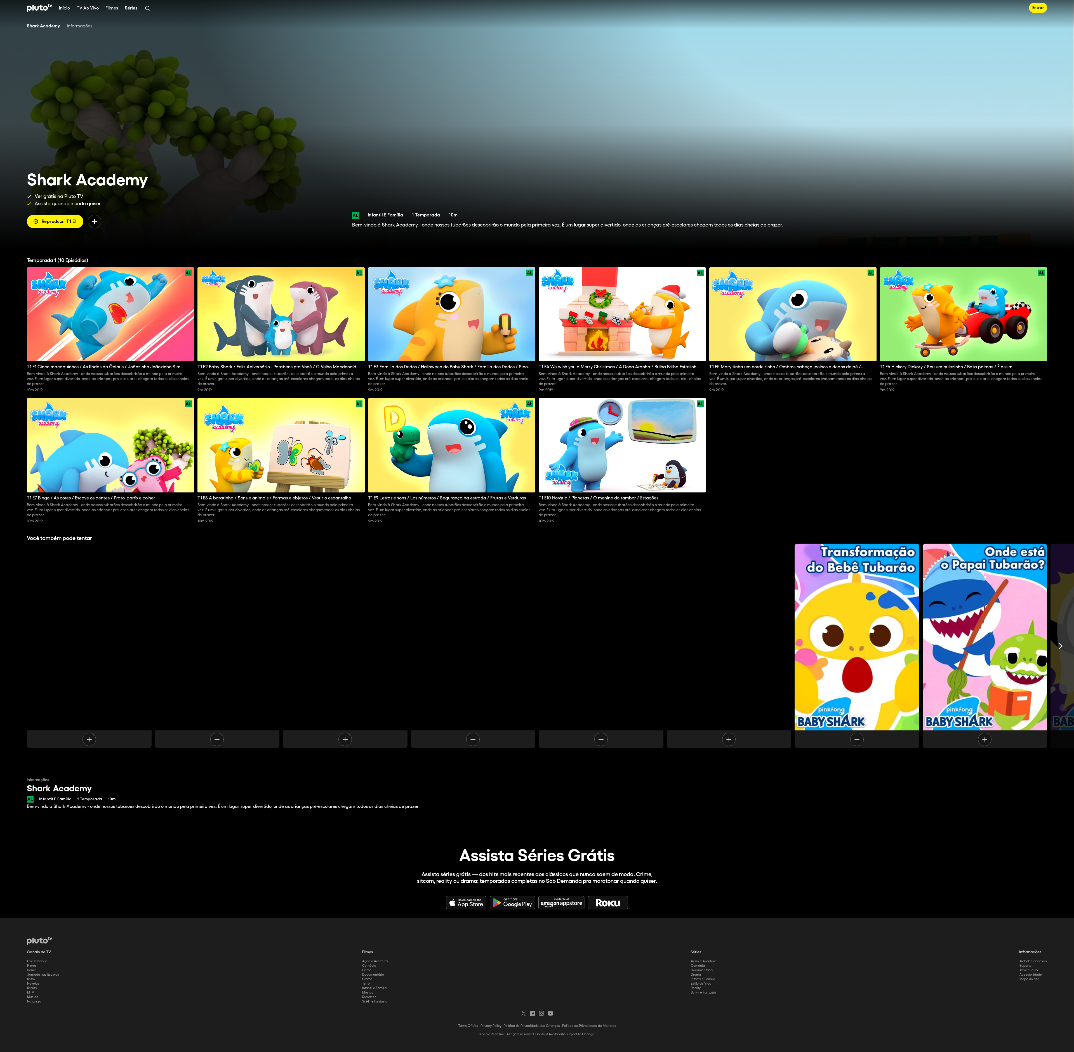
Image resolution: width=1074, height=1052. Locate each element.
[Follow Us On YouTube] (550, 1013)
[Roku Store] (608, 902)
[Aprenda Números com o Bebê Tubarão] (345, 646)
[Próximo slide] (1060, 646)
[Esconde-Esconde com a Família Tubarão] (729, 646)
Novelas (33, 983)
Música (32, 997)
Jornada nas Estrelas (43, 974)
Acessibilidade (1030, 974)
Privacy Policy (491, 1026)
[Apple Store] (466, 902)
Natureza (34, 1001)
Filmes (111, 8)
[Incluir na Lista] (94, 221)
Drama (367, 979)
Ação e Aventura (375, 961)
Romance (369, 997)
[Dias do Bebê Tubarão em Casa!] (89, 646)
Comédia (369, 966)
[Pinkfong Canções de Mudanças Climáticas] (601, 646)
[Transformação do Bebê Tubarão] (857, 646)
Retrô (31, 979)
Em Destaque (37, 961)
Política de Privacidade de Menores (589, 1026)
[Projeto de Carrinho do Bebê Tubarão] (473, 646)
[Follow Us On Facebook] (532, 1013)
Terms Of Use (468, 1026)
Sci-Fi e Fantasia (374, 1001)
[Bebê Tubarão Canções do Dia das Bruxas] (217, 646)
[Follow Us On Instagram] (541, 1013)
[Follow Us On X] (523, 1013)
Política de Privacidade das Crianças (532, 1026)
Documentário (373, 974)
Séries (131, 8)
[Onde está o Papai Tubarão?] (985, 646)
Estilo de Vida (701, 983)
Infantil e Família (374, 988)
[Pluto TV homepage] (39, 940)
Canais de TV (39, 952)
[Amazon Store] (561, 902)
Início (64, 8)
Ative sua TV (1028, 970)
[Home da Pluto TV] (39, 8)
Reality (32, 988)
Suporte (1025, 966)
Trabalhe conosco (1033, 961)
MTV (30, 992)
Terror (366, 983)
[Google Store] (512, 902)
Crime (366, 970)
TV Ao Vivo (88, 8)
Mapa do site (1029, 979)
